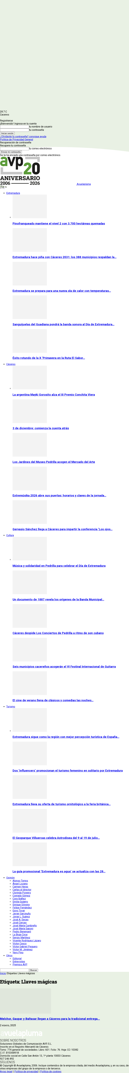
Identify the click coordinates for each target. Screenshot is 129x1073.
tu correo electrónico (40, 148)
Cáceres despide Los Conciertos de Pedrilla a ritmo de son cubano (58, 633)
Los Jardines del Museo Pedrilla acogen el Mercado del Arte (54, 462)
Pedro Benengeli (22, 931)
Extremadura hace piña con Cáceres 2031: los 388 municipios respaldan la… (64, 257)
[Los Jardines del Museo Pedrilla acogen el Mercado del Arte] (30, 455)
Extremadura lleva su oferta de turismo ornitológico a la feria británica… (62, 804)
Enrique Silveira (21, 904)
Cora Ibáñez (19, 898)
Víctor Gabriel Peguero (25, 946)
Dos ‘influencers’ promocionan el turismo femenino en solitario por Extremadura (68, 770)
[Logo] (2, 187)
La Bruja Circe (20, 934)
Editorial (17, 958)
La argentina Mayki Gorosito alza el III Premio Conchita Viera (54, 394)
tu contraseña (36, 129)
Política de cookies (50, 1071)
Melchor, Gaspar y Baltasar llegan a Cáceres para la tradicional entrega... (50, 1019)
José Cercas (20, 922)
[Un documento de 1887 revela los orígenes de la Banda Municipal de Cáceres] (30, 593)
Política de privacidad (26, 1071)
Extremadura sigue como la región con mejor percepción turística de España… (66, 737)
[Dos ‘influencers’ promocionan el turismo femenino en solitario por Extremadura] (30, 764)
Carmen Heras (20, 886)
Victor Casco (20, 943)
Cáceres (10, 364)
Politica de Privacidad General (16, 139)
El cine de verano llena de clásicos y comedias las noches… (53, 700)
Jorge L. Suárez (21, 916)
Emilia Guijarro (20, 901)
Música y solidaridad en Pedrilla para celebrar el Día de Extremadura (59, 566)
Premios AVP (20, 964)
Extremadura (13, 193)
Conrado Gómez (21, 895)
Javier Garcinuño (22, 913)
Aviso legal (6, 1071)
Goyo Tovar (19, 910)
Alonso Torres (20, 880)
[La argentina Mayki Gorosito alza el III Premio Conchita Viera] (30, 388)
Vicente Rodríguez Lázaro (27, 940)
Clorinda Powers (22, 892)
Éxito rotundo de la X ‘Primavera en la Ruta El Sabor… (49, 358)
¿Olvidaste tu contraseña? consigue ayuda (23, 136)
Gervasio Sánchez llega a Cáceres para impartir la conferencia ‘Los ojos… (62, 529)
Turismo (10, 706)
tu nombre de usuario (40, 126)
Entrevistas (19, 961)
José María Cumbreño (25, 925)
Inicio (3, 973)
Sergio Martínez (21, 937)
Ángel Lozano (20, 883)
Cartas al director (22, 889)
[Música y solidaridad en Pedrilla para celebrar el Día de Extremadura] (30, 559)
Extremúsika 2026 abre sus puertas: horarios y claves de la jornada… (59, 495)
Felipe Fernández (22, 907)
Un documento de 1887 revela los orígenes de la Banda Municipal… (58, 599)
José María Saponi (23, 928)
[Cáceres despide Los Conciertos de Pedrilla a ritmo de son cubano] (30, 626)
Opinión (10, 877)
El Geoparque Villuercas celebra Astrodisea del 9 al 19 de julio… (56, 838)
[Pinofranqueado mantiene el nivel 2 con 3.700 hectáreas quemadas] (30, 217)
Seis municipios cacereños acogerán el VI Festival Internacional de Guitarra (64, 666)
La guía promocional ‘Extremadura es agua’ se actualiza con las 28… (59, 871)
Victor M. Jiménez (23, 949)
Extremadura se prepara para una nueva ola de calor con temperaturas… (62, 291)
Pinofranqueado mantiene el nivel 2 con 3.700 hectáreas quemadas (59, 223)
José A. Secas (20, 919)
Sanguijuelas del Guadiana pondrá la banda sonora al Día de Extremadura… (63, 324)
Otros (9, 955)
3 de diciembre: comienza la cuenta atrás (41, 428)
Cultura (10, 535)
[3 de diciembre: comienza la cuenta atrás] (30, 422)
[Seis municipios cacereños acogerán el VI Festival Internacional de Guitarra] (30, 660)
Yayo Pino (18, 952)
